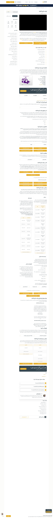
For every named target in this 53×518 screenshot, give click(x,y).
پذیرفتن (8, 516)
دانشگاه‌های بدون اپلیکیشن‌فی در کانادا (26, 150)
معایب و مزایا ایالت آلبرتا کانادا (40, 64)
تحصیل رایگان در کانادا (40, 150)
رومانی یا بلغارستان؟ (14, 43)
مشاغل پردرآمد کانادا (40, 182)
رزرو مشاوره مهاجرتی (10, 2)
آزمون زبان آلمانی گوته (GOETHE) (12, 54)
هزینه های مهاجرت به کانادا (26, 293)
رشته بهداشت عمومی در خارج (12, 49)
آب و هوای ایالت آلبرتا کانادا (41, 52)
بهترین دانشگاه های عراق (13, 61)
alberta (44, 374)
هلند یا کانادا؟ (14, 53)
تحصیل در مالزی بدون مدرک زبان (12, 33)
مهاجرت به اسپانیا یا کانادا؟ (13, 44)
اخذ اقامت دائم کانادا (40, 363)
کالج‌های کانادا (40, 148)
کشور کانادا (34, 32)
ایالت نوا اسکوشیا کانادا (42, 412)
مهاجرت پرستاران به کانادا (26, 182)
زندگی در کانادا (26, 43)
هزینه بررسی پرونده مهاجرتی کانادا (33, 295)
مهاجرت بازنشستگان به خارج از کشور (12, 36)
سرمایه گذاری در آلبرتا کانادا (42, 406)
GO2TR (21, 39)
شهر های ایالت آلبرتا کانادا (41, 51)
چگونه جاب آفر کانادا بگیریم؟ (26, 185)
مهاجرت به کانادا (30, 39)
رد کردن (3, 516)
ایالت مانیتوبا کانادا (43, 409)
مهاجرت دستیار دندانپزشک (13, 39)
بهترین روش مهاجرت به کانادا (26, 363)
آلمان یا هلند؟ (14, 59)
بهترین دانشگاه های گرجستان (12, 48)
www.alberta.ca (41, 84)
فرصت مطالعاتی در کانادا (13, 41)
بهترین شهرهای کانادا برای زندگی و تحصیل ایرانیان (40, 43)
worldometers (43, 376)
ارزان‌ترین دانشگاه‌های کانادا (26, 148)
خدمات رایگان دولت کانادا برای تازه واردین (42, 100)
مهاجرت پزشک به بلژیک (13, 46)
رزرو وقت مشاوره (23, 368)
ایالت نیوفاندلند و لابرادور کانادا (41, 410)
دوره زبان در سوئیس (14, 51)
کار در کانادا (40, 172)
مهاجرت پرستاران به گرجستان (12, 64)
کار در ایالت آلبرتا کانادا (41, 57)
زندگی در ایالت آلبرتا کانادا (41, 59)
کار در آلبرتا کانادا (43, 405)
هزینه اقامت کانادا (40, 293)
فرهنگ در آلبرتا (42, 62)
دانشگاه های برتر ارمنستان (13, 34)
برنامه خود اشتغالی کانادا (40, 185)
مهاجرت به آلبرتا (42, 56)
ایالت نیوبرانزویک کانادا (42, 413)
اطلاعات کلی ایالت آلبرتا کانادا (41, 49)
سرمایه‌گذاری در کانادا (26, 172)
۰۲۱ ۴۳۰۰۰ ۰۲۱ (49, 510)
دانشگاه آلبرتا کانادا (43, 402)
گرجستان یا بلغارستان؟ (13, 38)
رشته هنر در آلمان (14, 56)
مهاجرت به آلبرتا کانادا (42, 403)
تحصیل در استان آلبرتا (41, 54)
